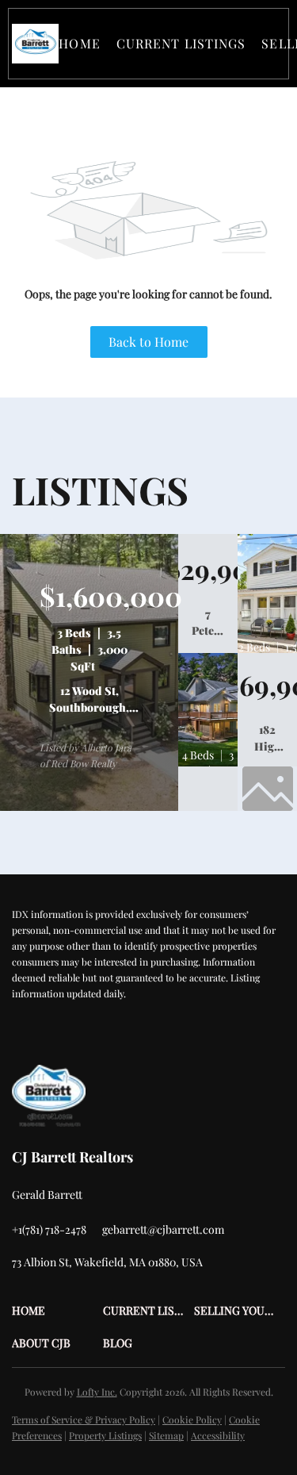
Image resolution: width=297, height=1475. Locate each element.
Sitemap (166, 1435)
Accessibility (218, 1435)
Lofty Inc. (97, 1391)
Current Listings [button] (181, 43)
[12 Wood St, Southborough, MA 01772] (89, 807)
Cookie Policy (192, 1419)
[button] (35, 43)
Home (79, 43)
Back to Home (148, 341)
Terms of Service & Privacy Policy (83, 1419)
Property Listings (105, 1435)
